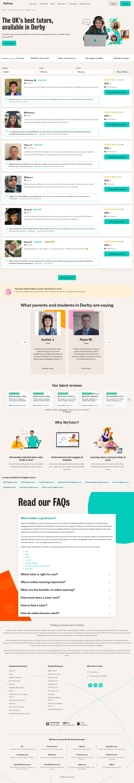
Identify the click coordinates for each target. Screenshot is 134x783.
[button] (42, 80)
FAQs (11, 691)
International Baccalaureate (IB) (37, 566)
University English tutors (28, 487)
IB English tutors (9, 487)
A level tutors (53, 691)
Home (4, 10)
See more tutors (67, 277)
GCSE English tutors (46, 482)
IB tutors (51, 694)
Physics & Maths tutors (54, 698)
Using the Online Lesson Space (18, 695)
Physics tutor (53, 677)
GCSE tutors (53, 687)
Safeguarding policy (16, 687)
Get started (9, 43)
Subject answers (15, 677)
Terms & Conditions (16, 707)
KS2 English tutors (10, 482)
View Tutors (13, 10)
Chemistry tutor (54, 674)
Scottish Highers (31, 563)
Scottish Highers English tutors (97, 482)
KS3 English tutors (28, 482)
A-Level (28, 560)
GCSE (27, 557)
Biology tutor (53, 681)
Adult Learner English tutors (52, 487)
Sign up (125, 4)
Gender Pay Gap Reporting (19, 713)
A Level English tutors (120, 482)
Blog (10, 674)
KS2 (26, 551)
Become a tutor (85, 4)
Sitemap (12, 703)
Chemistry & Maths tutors (55, 704)
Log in (113, 4)
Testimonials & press (17, 700)
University (29, 569)
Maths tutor (52, 670)
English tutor (53, 684)
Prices (53, 4)
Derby (21, 10)
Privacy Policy (14, 710)
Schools (12, 684)
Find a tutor (33, 4)
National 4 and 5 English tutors (69, 482)
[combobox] (3, 71)
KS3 (26, 554)
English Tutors (31, 10)
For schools (73, 4)
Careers (12, 670)
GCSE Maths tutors (55, 709)
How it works (44, 4)
